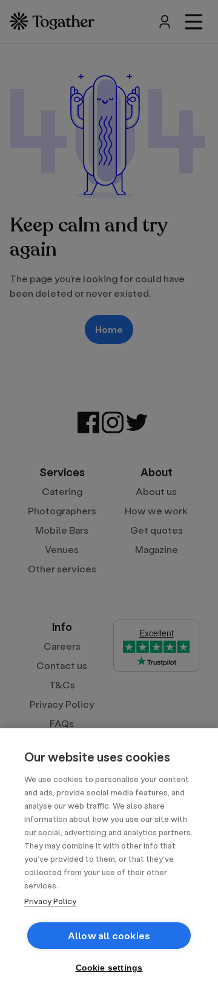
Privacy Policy (50, 901)
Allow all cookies (109, 935)
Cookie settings (109, 967)
